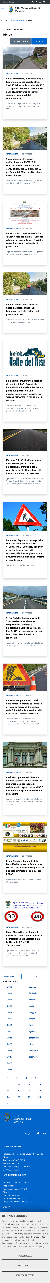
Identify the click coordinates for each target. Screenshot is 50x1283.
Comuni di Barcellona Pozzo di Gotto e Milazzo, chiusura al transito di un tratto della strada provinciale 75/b (23, 309)
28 (19, 1097)
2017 (9, 1012)
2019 (9, 1025)
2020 (9, 1031)
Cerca (37, 41)
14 (29, 1084)
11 (8, 1084)
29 (29, 1097)
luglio (31, 1025)
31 (8, 1103)
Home (3, 20)
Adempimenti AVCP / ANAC (15, 1188)
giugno (32, 1018)
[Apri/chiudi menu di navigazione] (2, 9)
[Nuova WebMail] (32, 2)
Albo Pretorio (8, 1185)
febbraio (33, 993)
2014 (9, 993)
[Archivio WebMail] (36, 2)
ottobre (32, 1044)
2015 (9, 999)
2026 (9, 1069)
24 (8, 1097)
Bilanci (6, 1192)
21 (29, 1090)
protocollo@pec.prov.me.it (18, 1166)
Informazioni (12, 73)
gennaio (32, 986)
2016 (9, 1005)
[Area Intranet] (40, 2)
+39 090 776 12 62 (16, 1163)
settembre (34, 1037)
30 (39, 1097)
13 (19, 1084)
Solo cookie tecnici (25, 1275)
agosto (32, 1031)
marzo (32, 999)
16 (8, 1090)
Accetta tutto (25, 1265)
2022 (9, 1044)
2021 (9, 1037)
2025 (9, 1063)
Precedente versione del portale (17, 1201)
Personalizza (25, 1255)
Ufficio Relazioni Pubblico (14, 1198)
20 (19, 1090)
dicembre (33, 1056)
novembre (33, 1050)
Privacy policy (38, 1246)
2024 (9, 1056)
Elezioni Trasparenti (11, 1195)
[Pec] (44, 2)
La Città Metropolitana (16, 20)
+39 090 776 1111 (20, 1160)
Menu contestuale (15, 29)
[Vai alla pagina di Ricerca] (45, 9)
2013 (9, 986)
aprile (31, 1005)
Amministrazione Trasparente (16, 1182)
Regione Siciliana (8, 2)
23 (39, 1090)
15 (39, 1084)
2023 (9, 1050)
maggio (32, 1012)
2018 (9, 1018)
